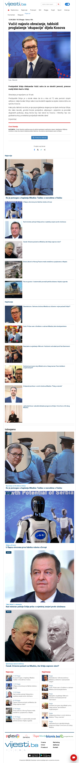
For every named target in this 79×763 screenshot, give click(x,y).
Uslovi (43, 745)
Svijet (53, 10)
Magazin (20, 15)
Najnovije (24, 10)
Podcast (33, 10)
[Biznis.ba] (53, 736)
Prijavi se (27, 13)
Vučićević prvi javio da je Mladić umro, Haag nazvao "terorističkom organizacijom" (44, 366)
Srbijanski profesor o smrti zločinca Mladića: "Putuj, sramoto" (42, 386)
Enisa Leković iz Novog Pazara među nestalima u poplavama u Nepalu (45, 261)
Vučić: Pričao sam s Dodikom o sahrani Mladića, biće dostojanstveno (45, 326)
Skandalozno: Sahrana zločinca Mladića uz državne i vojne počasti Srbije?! (46, 306)
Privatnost (44, 747)
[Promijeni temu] (67, 4)
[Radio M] (10, 736)
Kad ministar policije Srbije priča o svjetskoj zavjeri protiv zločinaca (44, 222)
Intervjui (66, 10)
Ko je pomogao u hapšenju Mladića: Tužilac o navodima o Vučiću (34, 198)
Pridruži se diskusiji (40, 137)
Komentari (11, 15)
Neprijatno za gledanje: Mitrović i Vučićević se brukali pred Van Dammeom (46, 346)
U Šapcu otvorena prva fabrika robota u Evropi (37, 202)
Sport (59, 10)
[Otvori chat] (74, 757)
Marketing (56, 742)
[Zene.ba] (26, 736)
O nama (43, 742)
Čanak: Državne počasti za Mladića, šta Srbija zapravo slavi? (42, 242)
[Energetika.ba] (67, 736)
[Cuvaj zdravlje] (39, 736)
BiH (40, 10)
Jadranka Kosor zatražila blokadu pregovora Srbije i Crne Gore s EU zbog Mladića (46, 406)
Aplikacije (56, 745)
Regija (46, 10)
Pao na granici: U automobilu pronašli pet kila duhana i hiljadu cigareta (45, 281)
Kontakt (55, 747)
